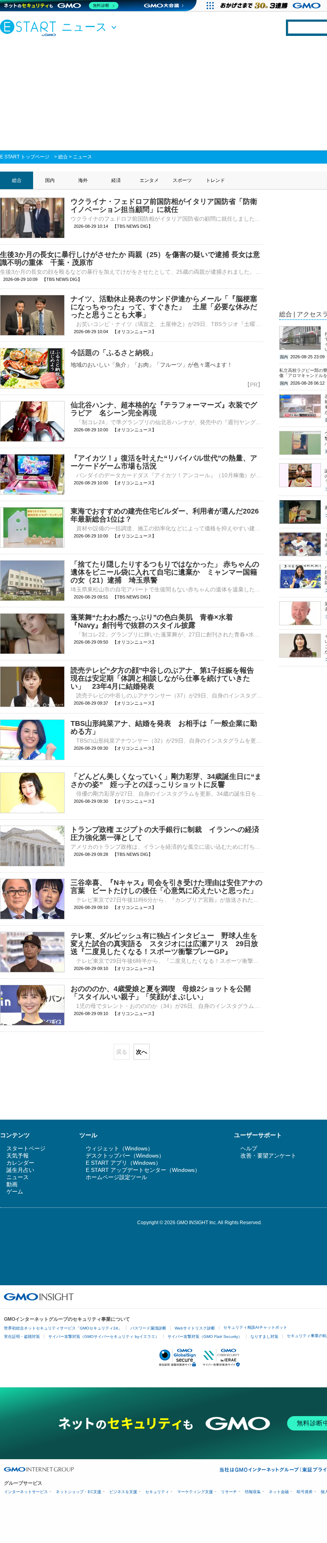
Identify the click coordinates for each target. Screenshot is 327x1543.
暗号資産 (305, 1492)
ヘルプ (248, 1148)
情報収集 (253, 1492)
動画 (12, 1184)
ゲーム (14, 1191)
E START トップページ (24, 157)
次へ (141, 1052)
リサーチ (229, 1492)
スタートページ (25, 1148)
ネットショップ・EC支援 (78, 1492)
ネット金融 (279, 1492)
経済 (116, 180)
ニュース (82, 157)
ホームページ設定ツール (116, 1177)
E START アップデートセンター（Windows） (143, 1170)
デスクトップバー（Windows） (125, 1155)
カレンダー (20, 1163)
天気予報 (17, 1155)
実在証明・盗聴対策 (22, 1336)
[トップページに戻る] (30, 27)
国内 (50, 180)
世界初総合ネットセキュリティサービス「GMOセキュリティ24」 (63, 1328)
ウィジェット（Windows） (119, 1148)
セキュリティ (157, 1492)
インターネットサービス (26, 1492)
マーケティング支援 (195, 1492)
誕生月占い (20, 1170)
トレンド (215, 180)
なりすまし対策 (264, 1336)
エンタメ (149, 180)
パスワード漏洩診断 (148, 1328)
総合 (63, 157)
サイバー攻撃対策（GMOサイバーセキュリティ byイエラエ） (103, 1336)
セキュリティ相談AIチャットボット (255, 1327)
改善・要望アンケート (268, 1155)
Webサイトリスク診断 (195, 1328)
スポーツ (182, 180)
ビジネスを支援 (123, 1492)
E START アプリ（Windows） (123, 1163)
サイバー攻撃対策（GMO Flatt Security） (204, 1336)
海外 (83, 180)
